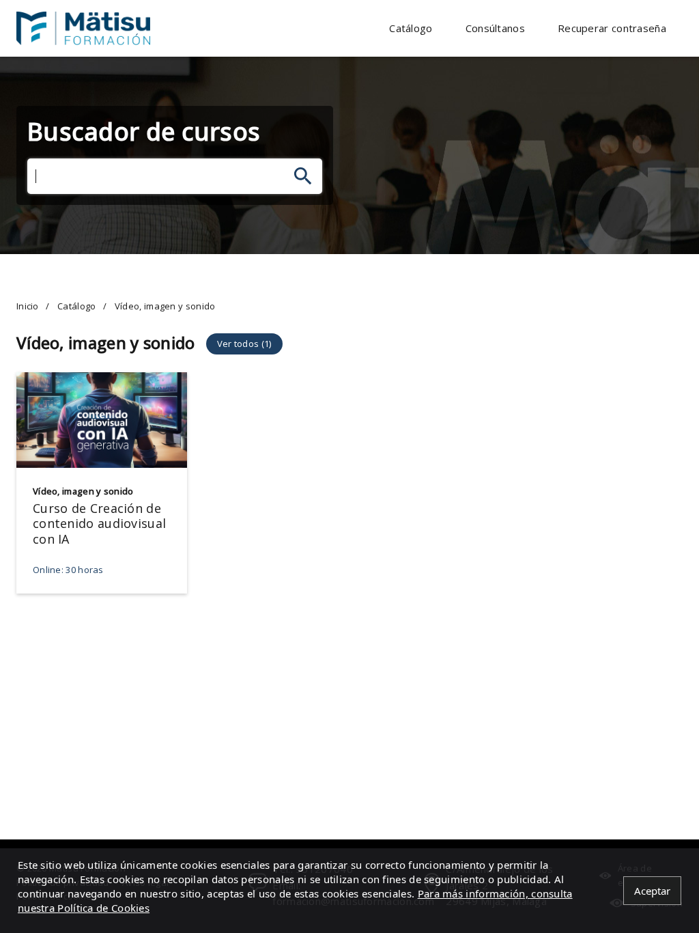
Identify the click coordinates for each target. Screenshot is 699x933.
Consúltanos (495, 28)
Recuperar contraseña (612, 28)
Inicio (27, 306)
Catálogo (410, 28)
